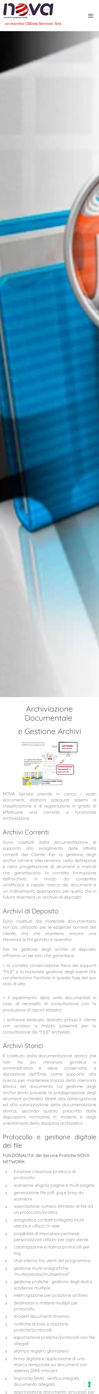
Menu (90, 15)
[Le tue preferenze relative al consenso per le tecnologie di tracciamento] (89, 1384)
